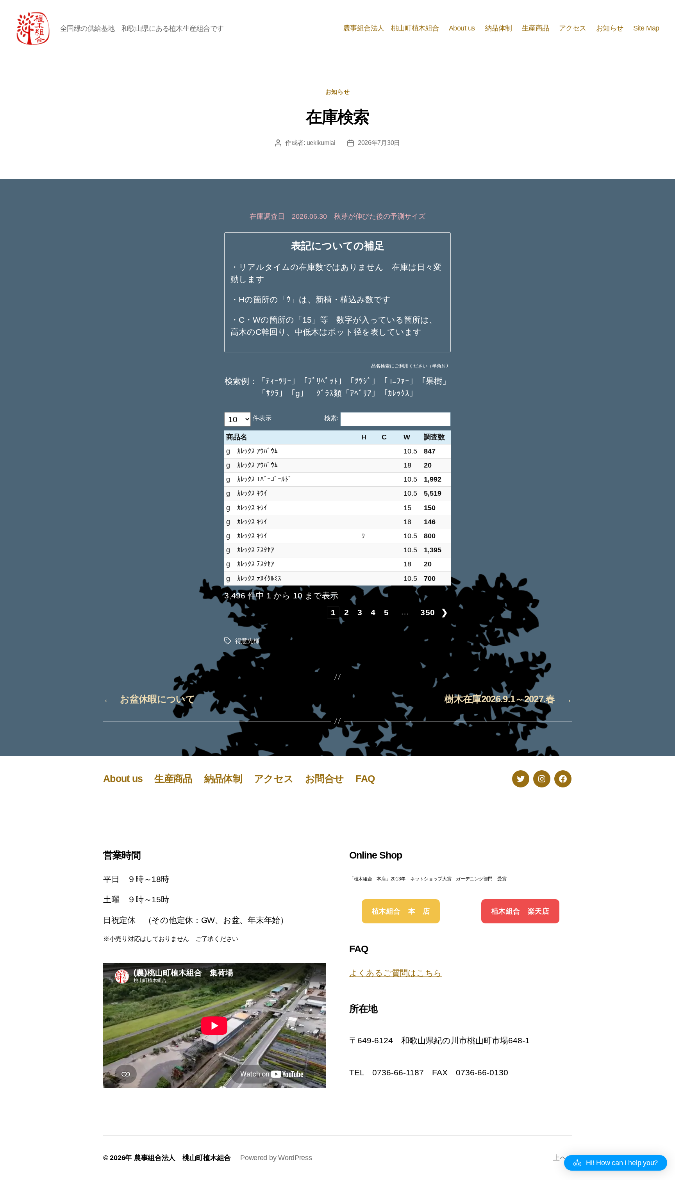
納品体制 (498, 28)
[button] (615, 1163)
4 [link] (373, 612)
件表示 (262, 418)
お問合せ (324, 778)
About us (462, 28)
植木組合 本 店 (401, 911)
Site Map (646, 28)
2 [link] (346, 612)
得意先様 (247, 640)
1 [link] (333, 612)
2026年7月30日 (379, 142)
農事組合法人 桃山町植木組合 (391, 28)
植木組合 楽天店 (520, 911)
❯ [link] (444, 612)
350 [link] (427, 612)
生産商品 (535, 28)
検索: (331, 418)
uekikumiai (321, 142)
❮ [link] (320, 612)
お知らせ (609, 28)
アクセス (572, 28)
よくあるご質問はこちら (395, 972)
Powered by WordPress (276, 1158)
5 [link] (386, 612)
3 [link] (359, 612)
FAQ (365, 778)
